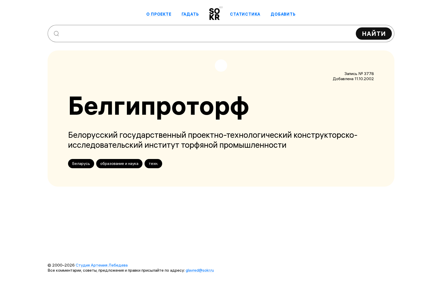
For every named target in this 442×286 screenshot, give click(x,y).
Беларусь (81, 163)
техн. (153, 163)
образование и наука (119, 163)
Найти (374, 33)
